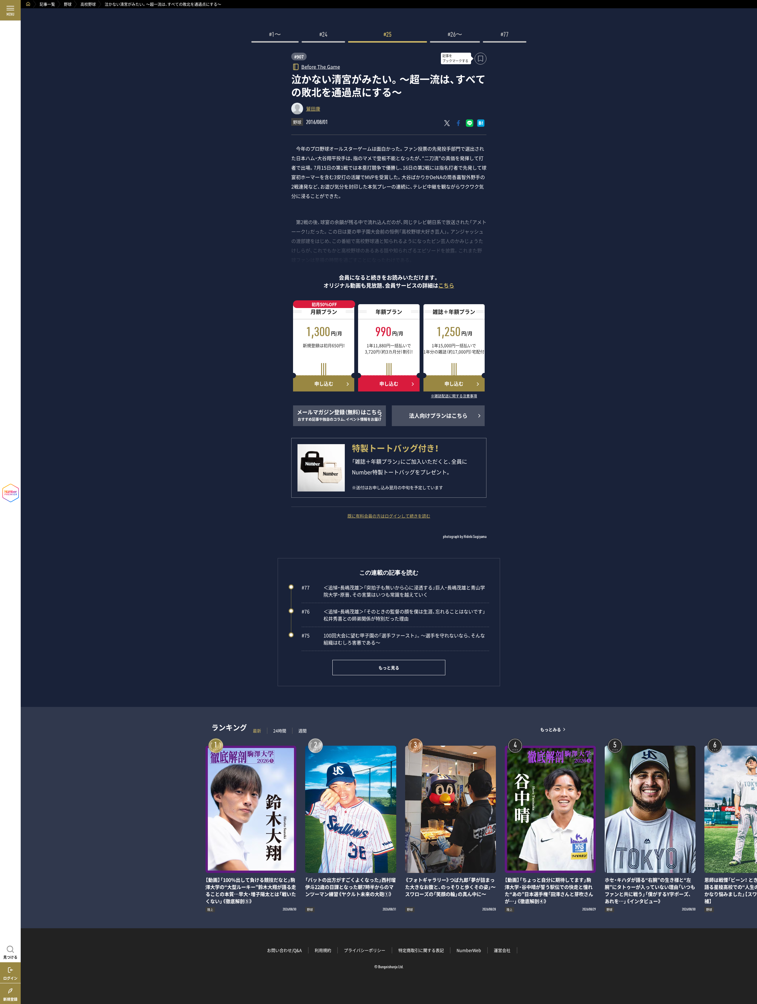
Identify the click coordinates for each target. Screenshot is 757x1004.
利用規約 (323, 950)
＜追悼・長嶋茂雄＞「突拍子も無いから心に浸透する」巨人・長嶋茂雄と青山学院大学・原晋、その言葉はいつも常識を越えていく (393, 591)
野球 (68, 4)
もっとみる (550, 729)
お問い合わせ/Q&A (284, 950)
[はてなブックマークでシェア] (480, 123)
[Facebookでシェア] (458, 123)
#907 (299, 56)
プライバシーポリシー (364, 950)
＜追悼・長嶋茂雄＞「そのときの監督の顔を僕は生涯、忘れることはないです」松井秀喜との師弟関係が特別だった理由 (393, 615)
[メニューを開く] (10, 10)
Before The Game (320, 66)
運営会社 (502, 950)
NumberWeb (469, 950)
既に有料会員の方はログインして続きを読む (388, 516)
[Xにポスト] (447, 123)
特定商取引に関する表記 (421, 950)
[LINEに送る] (469, 123)
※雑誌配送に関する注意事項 (454, 396)
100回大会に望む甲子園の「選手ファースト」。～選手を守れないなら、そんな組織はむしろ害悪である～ (393, 639)
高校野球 (88, 4)
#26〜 (455, 35)
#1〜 (275, 35)
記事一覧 (47, 4)
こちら (446, 285)
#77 (505, 35)
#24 (323, 35)
